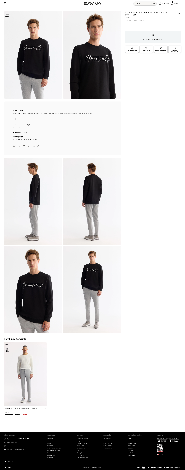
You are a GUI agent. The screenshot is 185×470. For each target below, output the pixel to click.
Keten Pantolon (131, 443)
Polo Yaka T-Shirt (132, 441)
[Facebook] (5, 461)
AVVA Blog (50, 457)
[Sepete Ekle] (25, 403)
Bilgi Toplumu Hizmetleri (54, 450)
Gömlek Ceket (131, 453)
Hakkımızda (50, 438)
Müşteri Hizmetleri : (19, 439)
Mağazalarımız (51, 455)
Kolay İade (80, 441)
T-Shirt (129, 438)
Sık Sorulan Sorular (82, 448)
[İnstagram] (9, 461)
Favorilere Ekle (45, 408)
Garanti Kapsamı (82, 443)
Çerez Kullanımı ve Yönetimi (54, 448)
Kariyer (48, 441)
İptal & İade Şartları (82, 438)
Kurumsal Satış (107, 441)
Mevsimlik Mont (131, 455)
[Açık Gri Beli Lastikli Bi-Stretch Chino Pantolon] (25, 374)
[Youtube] (12, 461)
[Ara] (154, 3)
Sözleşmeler (50, 445)
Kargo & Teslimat (107, 443)
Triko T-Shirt (130, 450)
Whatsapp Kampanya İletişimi (15, 449)
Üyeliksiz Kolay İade (82, 457)
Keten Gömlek (131, 445)
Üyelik (78, 450)
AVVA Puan (80, 445)
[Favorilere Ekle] (179, 13)
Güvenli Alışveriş (107, 445)
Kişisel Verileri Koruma (53, 453)
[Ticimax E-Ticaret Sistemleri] (7, 468)
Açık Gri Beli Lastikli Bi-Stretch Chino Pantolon (21, 408)
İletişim (49, 443)
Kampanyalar (107, 438)
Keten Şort (130, 448)
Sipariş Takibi (81, 455)
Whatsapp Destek (11, 446)
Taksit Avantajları (108, 448)
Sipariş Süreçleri (81, 453)
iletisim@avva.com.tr (12, 442)
